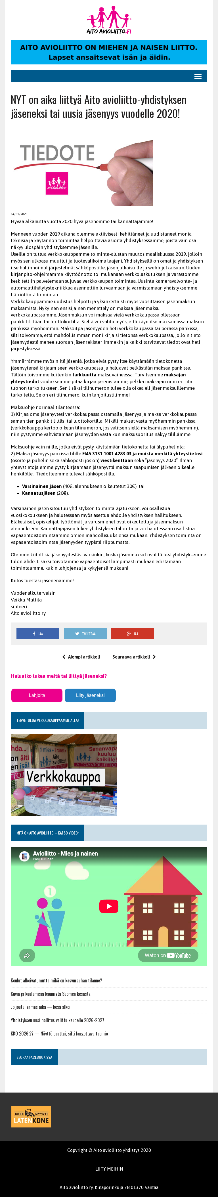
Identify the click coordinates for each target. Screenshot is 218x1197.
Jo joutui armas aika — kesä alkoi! (41, 1006)
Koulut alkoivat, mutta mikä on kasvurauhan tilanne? (56, 980)
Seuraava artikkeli (131, 656)
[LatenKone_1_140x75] (31, 1116)
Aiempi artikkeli (84, 656)
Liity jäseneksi (90, 695)
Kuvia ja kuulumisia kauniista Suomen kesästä (51, 993)
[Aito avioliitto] (109, 20)
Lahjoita (37, 695)
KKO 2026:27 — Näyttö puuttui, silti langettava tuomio (59, 1033)
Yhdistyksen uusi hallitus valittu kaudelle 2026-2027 (57, 1020)
